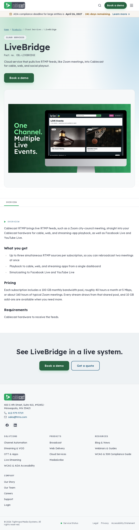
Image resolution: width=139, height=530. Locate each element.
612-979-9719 (15, 413)
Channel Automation (15, 442)
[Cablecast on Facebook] (7, 425)
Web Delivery (57, 448)
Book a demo (115, 5)
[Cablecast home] (14, 5)
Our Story (9, 481)
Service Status (70, 523)
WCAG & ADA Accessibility (19, 465)
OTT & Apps (11, 454)
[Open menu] (131, 5)
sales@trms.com (17, 417)
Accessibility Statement (123, 523)
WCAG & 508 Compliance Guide (113, 454)
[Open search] (99, 5)
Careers (8, 493)
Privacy (105, 523)
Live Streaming (12, 459)
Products (17, 29)
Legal (95, 523)
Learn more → (121, 14)
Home (6, 29)
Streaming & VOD (14, 448)
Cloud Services (57, 454)
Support (8, 499)
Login (7, 504)
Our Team (9, 487)
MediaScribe (56, 459)
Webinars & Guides (106, 448)
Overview (11, 202)
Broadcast (55, 442)
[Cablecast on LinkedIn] (15, 425)
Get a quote (85, 365)
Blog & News (102, 442)
